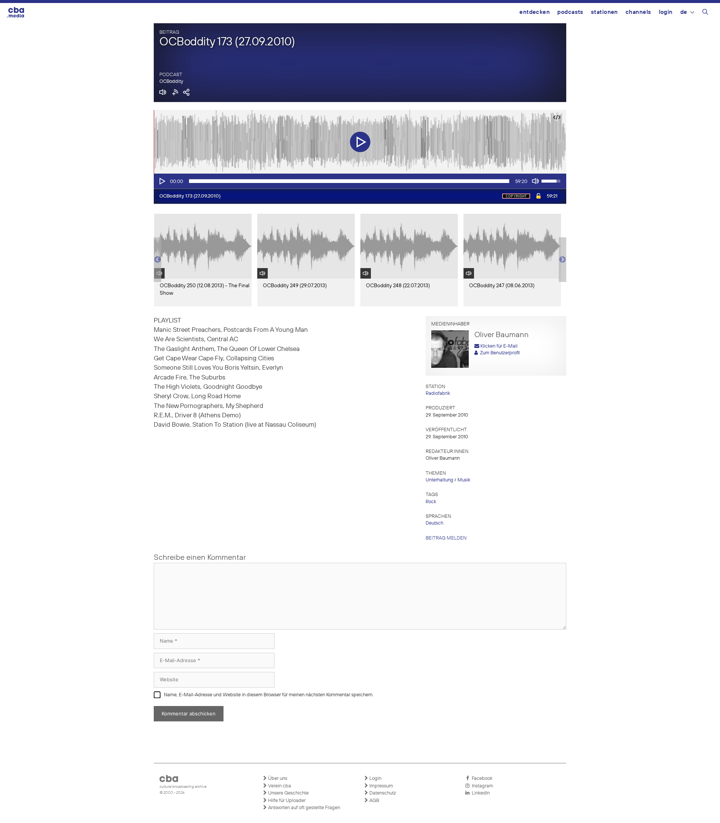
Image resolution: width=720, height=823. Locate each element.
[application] (360, 181)
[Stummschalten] (535, 181)
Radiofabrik (438, 393)
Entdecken (534, 12)
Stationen (604, 12)
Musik (464, 480)
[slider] (349, 181)
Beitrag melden (446, 538)
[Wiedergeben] (161, 181)
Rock (431, 501)
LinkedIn (480, 793)
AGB (373, 800)
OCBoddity (171, 81)
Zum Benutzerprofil (499, 353)
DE (683, 12)
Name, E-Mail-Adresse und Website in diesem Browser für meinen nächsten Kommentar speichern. (269, 695)
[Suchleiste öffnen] (705, 13)
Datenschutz (382, 793)
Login (666, 12)
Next (562, 260)
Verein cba (279, 786)
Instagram (481, 786)
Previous (157, 260)
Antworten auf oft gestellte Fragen (303, 807)
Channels (638, 12)
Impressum (380, 786)
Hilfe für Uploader (286, 800)
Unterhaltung (439, 480)
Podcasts (570, 12)
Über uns (277, 778)
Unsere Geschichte (288, 793)
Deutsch (434, 523)
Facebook (481, 778)
